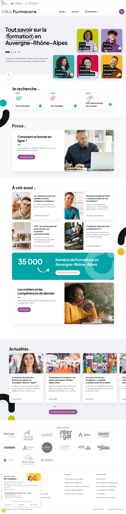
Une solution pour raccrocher (106, 497)
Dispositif (16, 357)
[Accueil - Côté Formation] (19, 11)
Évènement (53, 357)
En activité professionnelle (42, 497)
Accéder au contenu (94, 216)
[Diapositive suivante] (118, 375)
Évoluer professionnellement (74, 490)
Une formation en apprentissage (107, 483)
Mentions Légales (98, 509)
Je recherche (90, 11)
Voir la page (24, 310)
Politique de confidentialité (116, 509)
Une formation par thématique (106, 486)
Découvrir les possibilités (43, 246)
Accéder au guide (26, 157)
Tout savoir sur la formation (73, 479)
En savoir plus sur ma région (73, 494)
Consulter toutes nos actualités (63, 412)
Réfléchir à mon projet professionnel (76, 486)
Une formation (101, 479)
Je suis (62, 11)
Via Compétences (26, 509)
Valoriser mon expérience (72, 483)
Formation (90, 357)
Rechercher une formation (68, 273)
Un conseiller (100, 494)
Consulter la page (40, 216)
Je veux (74, 11)
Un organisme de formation (105, 490)
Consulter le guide (93, 246)
